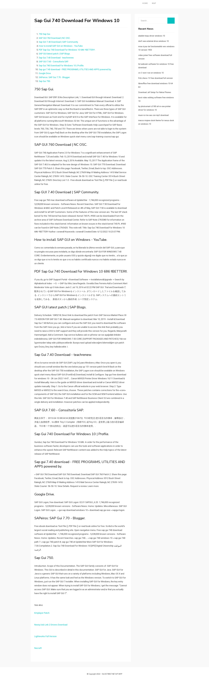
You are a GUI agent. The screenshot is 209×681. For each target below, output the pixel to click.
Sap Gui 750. (45, 81)
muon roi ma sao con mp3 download (153, 115)
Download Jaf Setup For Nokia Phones (154, 92)
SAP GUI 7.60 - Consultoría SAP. (53, 61)
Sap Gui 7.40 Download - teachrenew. (56, 57)
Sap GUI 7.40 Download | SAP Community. (58, 42)
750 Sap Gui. (45, 34)
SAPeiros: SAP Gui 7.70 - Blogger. (54, 77)
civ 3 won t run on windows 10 (151, 73)
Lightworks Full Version (45, 636)
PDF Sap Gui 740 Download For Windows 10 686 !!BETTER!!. (67, 49)
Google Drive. (45, 73)
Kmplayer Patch (41, 613)
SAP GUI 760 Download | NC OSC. (54, 38)
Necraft (38, 648)
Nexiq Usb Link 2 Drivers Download (50, 624)
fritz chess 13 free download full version (155, 78)
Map (154, 3)
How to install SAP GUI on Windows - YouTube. (61, 46)
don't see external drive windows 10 (153, 41)
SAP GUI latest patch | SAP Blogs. (54, 53)
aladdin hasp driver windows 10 (151, 36)
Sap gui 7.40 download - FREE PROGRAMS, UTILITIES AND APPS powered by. (75, 69)
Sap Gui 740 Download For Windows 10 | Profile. (61, 65)
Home (145, 3)
